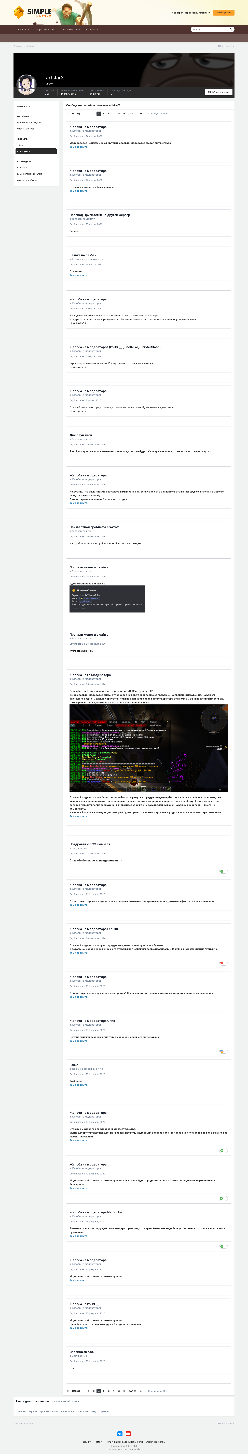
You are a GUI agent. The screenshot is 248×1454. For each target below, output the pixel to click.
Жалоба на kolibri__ (84, 1304)
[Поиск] (231, 29)
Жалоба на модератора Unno (92, 1021)
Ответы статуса (25, 128)
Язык (86, 1441)
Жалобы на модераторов (87, 130)
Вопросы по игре (82, 439)
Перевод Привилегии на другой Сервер (100, 215)
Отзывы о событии (27, 180)
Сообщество (23, 29)
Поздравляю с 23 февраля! (90, 844)
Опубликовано (86, 136)
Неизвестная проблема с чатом (94, 527)
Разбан (75, 1065)
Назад (76, 113)
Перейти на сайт (45, 29)
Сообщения (23, 151)
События (22, 167)
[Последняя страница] (141, 114)
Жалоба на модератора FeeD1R (94, 929)
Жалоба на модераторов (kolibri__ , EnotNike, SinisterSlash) (115, 347)
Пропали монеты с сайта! (89, 567)
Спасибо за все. (82, 1352)
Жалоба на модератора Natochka (96, 1212)
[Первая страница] (67, 114)
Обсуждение (79, 848)
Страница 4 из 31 (157, 113)
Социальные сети (70, 29)
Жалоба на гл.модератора (90, 675)
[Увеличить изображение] (107, 598)
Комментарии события (29, 173)
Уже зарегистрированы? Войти (190, 12)
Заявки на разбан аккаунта (87, 259)
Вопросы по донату (83, 218)
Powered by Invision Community (124, 1449)
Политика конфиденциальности (124, 1441)
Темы (20, 144)
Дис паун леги (81, 435)
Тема (97, 1441)
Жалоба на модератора (88, 127)
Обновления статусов (29, 122)
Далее (132, 113)
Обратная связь (155, 1441)
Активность (92, 29)
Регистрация (224, 12)
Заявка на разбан (83, 255)
